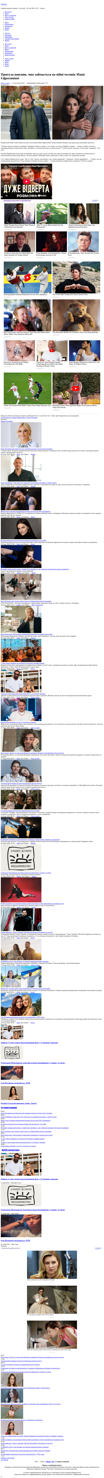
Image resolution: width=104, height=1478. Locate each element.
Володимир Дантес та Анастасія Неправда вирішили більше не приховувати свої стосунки (32, 753)
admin (19, 573)
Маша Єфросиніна (19, 417)
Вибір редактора (10, 1150)
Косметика (8, 26)
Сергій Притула (6, 417)
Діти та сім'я (9, 17)
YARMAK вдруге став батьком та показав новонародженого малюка (25, 961)
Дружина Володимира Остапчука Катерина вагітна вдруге (21, 783)
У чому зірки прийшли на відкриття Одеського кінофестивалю (22, 663)
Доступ (7, 33)
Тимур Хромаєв (31, 417)
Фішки (7, 28)
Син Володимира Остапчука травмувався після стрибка (20, 811)
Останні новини (9, 1107)
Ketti (18, 454)
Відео (7, 30)
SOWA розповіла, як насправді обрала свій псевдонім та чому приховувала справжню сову (32, 903)
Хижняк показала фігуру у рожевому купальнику (22, 1420)
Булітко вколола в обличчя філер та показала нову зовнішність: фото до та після (30, 1404)
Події (7, 13)
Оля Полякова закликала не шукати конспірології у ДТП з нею (22, 1017)
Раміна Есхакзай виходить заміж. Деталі (19, 1103)
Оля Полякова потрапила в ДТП (15, 1083)
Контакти (8, 35)
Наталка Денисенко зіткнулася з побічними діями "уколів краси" (25, 1388)
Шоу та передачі (10, 15)
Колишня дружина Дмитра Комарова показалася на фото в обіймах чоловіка (32, 1436)
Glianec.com (50, 1461)
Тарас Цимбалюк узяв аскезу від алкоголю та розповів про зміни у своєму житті (28, 483)
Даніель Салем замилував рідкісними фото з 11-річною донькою (23, 694)
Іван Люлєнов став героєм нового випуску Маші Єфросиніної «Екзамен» (26, 601)
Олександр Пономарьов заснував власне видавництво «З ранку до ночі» (26, 873)
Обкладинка (9, 24)
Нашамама (8, 37)
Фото (7, 62)
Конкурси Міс (10, 19)
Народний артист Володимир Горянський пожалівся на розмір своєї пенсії (27, 634)
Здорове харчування (12, 39)
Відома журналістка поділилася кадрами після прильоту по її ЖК (23, 540)
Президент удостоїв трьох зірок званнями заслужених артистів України (25, 988)
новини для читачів (7, 1458)
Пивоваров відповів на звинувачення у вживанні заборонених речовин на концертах (30, 839)
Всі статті (8, 12)
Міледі (7, 40)
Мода (7, 22)
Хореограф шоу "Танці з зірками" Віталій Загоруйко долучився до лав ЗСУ (27, 932)
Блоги (7, 66)
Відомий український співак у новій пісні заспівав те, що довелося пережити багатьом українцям (34, 569)
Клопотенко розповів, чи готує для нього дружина (18, 722)
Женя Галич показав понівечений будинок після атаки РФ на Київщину (26, 511)
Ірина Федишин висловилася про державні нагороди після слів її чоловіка (26, 449)
